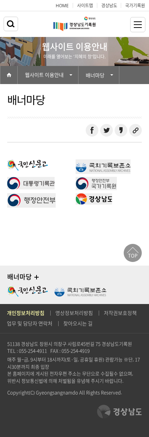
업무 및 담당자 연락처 (29, 323)
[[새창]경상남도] (94, 197)
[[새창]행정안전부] (31, 197)
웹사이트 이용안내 (44, 75)
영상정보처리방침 (74, 313)
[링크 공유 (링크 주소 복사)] (135, 130)
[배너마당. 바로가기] (36, 277)
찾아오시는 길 (78, 323)
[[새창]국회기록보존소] (103, 163)
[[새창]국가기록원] (96, 180)
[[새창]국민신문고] (27, 163)
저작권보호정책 (120, 313)
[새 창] (92, 130)
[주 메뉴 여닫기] (137, 24)
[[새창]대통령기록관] (31, 180)
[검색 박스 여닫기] (11, 24)
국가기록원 (135, 5)
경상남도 (109, 5)
